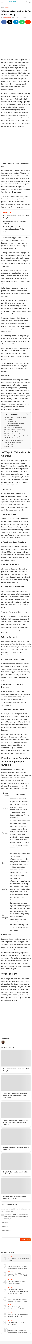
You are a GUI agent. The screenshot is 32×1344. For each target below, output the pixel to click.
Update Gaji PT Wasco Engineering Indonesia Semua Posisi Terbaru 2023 (18, 1291)
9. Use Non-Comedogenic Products (17, 436)
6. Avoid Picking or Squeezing (16, 429)
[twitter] (10, 22)
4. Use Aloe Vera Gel (13, 425)
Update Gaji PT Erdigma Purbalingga (16, 1323)
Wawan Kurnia (7, 17)
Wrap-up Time (8, 446)
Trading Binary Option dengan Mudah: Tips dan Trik (18, 1316)
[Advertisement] (16, 41)
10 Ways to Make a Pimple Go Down (14, 417)
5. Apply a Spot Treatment (14, 427)
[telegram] (15, 22)
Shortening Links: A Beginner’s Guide (18, 1259)
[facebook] (3, 22)
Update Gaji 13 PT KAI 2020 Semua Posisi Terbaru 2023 (17, 1267)
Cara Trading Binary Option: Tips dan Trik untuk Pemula (17, 1300)
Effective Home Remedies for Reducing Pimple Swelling (13, 441)
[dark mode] (30, 2)
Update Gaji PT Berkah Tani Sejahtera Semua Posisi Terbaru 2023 (14, 229)
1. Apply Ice (9, 419)
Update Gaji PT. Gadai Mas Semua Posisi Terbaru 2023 (17, 1331)
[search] (26, 2)
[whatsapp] (22, 22)
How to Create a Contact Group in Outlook (16, 1282)
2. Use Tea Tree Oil (12, 421)
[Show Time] (26, 17)
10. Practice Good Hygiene (15, 438)
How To (8, 7)
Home (3, 7)
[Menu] (2, 2)
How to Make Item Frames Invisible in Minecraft (16, 1148)
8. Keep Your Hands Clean (15, 434)
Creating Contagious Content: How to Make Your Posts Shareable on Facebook (15, 1122)
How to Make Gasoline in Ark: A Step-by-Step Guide (16, 1173)
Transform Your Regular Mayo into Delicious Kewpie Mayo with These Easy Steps (15, 1095)
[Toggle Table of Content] (27, 414)
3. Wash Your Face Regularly (15, 423)
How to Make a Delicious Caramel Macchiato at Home (14, 1198)
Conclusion (10, 444)
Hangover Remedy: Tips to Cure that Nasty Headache (16, 217)
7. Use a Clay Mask (12, 432)
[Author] (3, 1042)
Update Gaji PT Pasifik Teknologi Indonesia (14, 222)
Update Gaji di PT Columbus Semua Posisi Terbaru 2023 (17, 1275)
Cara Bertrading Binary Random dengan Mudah (16, 1308)
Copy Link (28, 21)
